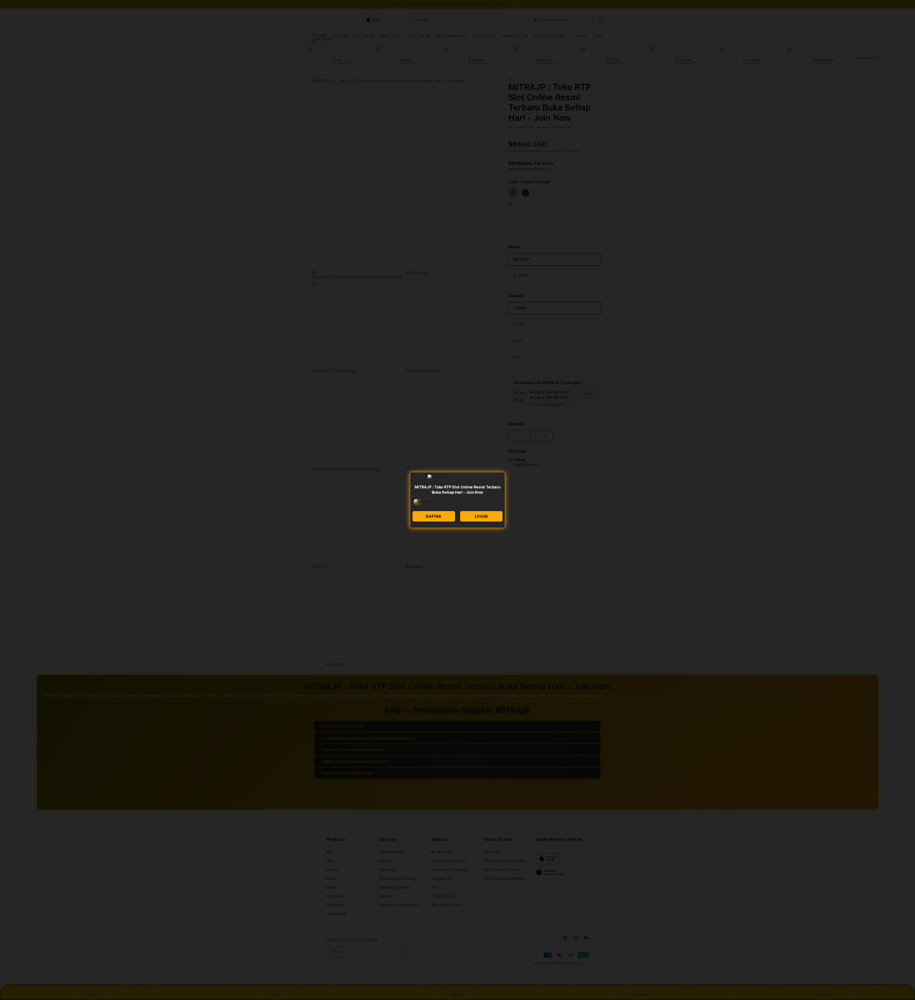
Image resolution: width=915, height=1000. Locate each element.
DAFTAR (434, 516)
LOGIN (481, 516)
